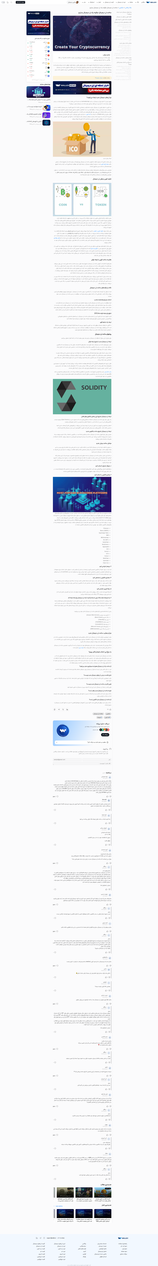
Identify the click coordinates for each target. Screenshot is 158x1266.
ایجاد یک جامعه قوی (126, 27)
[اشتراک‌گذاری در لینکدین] (67, 709)
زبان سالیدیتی (108, 372)
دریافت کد (105, 735)
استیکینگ (92, 2)
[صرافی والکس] (151, 2)
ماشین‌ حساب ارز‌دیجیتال (100, 1254)
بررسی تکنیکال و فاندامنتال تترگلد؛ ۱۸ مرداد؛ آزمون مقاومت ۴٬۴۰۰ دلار (84, 1220)
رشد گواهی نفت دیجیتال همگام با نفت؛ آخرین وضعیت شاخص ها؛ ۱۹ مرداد (103, 1220)
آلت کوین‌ (88, 114)
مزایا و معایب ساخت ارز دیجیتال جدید (124, 59)
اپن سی (63, 1017)
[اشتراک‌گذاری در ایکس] (63, 709)
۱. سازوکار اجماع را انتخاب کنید (124, 45)
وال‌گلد (84, 1257)
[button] (110, 797)
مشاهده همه (59, 1206)
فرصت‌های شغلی (82, 1249)
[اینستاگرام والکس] (44, 1238)
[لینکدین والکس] (37, 1238)
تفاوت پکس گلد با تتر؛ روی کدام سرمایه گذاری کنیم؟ (65, 1200)
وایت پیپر (81, 648)
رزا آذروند (105, 749)
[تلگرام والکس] (40, 1238)
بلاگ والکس (128, 8)
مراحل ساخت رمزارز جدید (125, 43)
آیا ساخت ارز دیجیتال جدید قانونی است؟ (122, 79)
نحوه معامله (124, 1251)
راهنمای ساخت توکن (105, 946)
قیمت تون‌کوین (41, 1257)
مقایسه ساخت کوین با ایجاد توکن (123, 19)
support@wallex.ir (51, 1238)
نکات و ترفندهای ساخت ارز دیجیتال (123, 22)
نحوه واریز (124, 1249)
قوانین (84, 1254)
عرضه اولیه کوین (105, 164)
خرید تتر (63, 1251)
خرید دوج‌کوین (61, 1259)
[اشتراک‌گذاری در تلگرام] (59, 709)
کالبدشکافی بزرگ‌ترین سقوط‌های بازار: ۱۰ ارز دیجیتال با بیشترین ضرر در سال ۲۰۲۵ (84, 1200)
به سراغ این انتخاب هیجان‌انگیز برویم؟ (124, 63)
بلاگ (138, 2)
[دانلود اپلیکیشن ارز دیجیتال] (7, 2)
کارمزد (84, 1251)
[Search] (11, 2)
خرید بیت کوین (61, 1249)
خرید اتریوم (62, 1254)
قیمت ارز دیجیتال (109, 2)
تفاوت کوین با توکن (98, 231)
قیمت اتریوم (42, 1254)
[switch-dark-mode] (3, 2)
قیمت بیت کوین (41, 1249)
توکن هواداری (57, 238)
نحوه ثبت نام (124, 1246)
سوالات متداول (123, 1254)
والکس (143, 2)
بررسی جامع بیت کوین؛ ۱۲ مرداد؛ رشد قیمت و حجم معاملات (65, 1220)
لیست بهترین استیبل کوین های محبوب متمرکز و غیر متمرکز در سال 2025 (103, 1200)
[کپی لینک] (54, 709)
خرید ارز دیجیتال (122, 2)
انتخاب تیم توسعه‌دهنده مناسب (124, 24)
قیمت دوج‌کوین (41, 1259)
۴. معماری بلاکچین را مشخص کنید (124, 50)
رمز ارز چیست (99, 78)
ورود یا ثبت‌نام (20, 2)
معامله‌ (131, 2)
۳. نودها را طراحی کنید (126, 48)
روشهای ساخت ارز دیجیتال (125, 30)
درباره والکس (83, 1246)
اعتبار (99, 2)
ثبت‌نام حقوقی (103, 1257)
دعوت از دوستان (102, 1246)
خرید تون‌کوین (61, 1257)
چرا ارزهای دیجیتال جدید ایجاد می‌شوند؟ (124, 13)
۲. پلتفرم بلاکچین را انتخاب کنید (124, 47)
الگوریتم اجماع (94, 248)
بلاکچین (121, 8)
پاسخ (54, 796)
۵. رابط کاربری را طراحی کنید (125, 52)
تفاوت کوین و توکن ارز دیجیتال (124, 17)
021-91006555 (61, 1238)
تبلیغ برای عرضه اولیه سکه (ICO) (124, 26)
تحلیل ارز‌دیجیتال (102, 1251)
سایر (85, 2)
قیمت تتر (42, 1251)
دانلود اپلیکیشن (102, 1249)
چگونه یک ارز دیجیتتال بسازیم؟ (102, 948)
